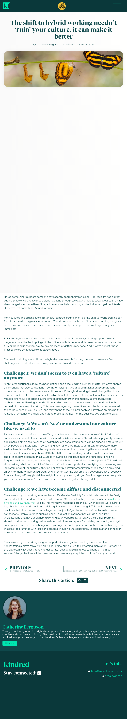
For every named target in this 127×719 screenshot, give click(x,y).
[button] (79, 580)
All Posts (10, 643)
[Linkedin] (39, 673)
